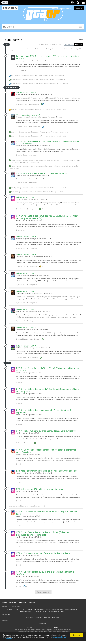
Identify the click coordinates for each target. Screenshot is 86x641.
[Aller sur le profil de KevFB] (13, 198)
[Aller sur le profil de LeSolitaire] (13, 256)
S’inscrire (79, 8)
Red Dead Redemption (33, 506)
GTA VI (50, 94)
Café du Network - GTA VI (45, 75)
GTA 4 (48, 609)
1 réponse (34, 155)
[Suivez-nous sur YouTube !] (12, 7)
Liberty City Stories (71, 609)
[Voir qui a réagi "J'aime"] (43, 104)
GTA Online (38, 220)
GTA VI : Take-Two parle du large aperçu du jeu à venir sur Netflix (58, 166)
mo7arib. (11, 49)
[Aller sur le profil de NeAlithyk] (13, 143)
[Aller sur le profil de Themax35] (13, 116)
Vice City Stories (57, 609)
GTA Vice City (37, 611)
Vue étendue (79, 44)
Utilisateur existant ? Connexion (61, 8)
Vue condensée (69, 44)
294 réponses (34, 104)
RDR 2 (63, 611)
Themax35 (14, 109)
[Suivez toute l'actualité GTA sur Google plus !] (9, 7)
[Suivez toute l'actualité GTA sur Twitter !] (6, 7)
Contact (32, 602)
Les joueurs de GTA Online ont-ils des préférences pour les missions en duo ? (50, 49)
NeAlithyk (14, 79)
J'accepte (76, 635)
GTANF (9, 609)
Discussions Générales (44, 61)
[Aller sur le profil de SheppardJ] (13, 94)
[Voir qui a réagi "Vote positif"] (41, 104)
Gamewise (42, 624)
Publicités (12, 602)
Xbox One (46, 618)
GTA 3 (45, 611)
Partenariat (22, 602)
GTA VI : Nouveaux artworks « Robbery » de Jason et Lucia (43, 553)
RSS (81, 39)
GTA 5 (37, 491)
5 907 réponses (35, 126)
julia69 (11, 506)
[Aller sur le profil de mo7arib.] (13, 57)
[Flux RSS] (16, 7)
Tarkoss (13, 75)
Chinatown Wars (39, 609)
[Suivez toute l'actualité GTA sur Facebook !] (3, 7)
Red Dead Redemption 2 (44, 473)
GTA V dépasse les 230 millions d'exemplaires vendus (41, 489)
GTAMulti (29, 609)
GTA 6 (49, 145)
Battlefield (38, 618)
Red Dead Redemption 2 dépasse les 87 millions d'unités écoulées (46, 471)
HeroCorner (55, 618)
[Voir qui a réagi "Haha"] (40, 266)
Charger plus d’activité (43, 592)
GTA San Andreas (25, 611)
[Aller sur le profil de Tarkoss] (13, 310)
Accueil (4, 602)
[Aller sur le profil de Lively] (13, 329)
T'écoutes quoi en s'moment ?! (48, 83)
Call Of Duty (29, 618)
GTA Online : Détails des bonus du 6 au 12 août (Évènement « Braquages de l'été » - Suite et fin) (44, 533)
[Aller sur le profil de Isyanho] (13, 451)
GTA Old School (54, 611)
